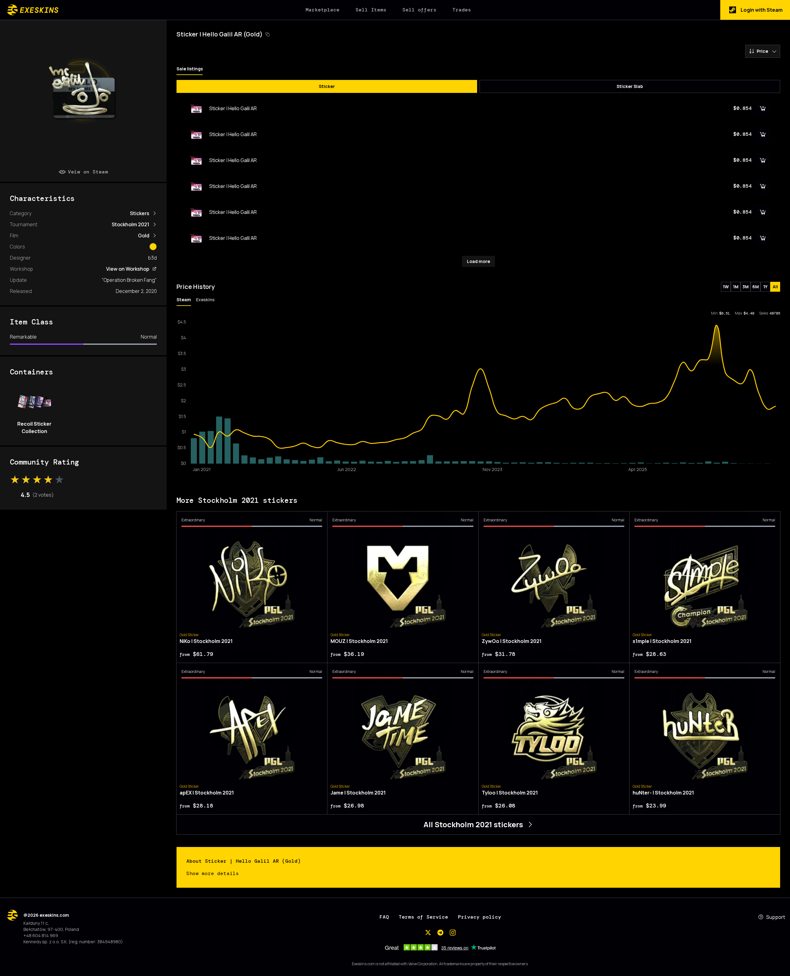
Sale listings (190, 69)
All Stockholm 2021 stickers (473, 824)
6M (755, 287)
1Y (765, 287)
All (775, 287)
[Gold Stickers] (153, 246)
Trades (461, 9)
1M (735, 287)
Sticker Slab (630, 86)
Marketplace (322, 9)
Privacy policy (479, 917)
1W (726, 287)
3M (745, 287)
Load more (478, 261)
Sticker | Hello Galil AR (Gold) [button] (220, 34)
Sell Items (371, 9)
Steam (184, 299)
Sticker (327, 86)
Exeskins (205, 299)
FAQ (384, 917)
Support (775, 917)
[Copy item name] (267, 34)
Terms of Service (423, 917)
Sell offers (419, 9)
